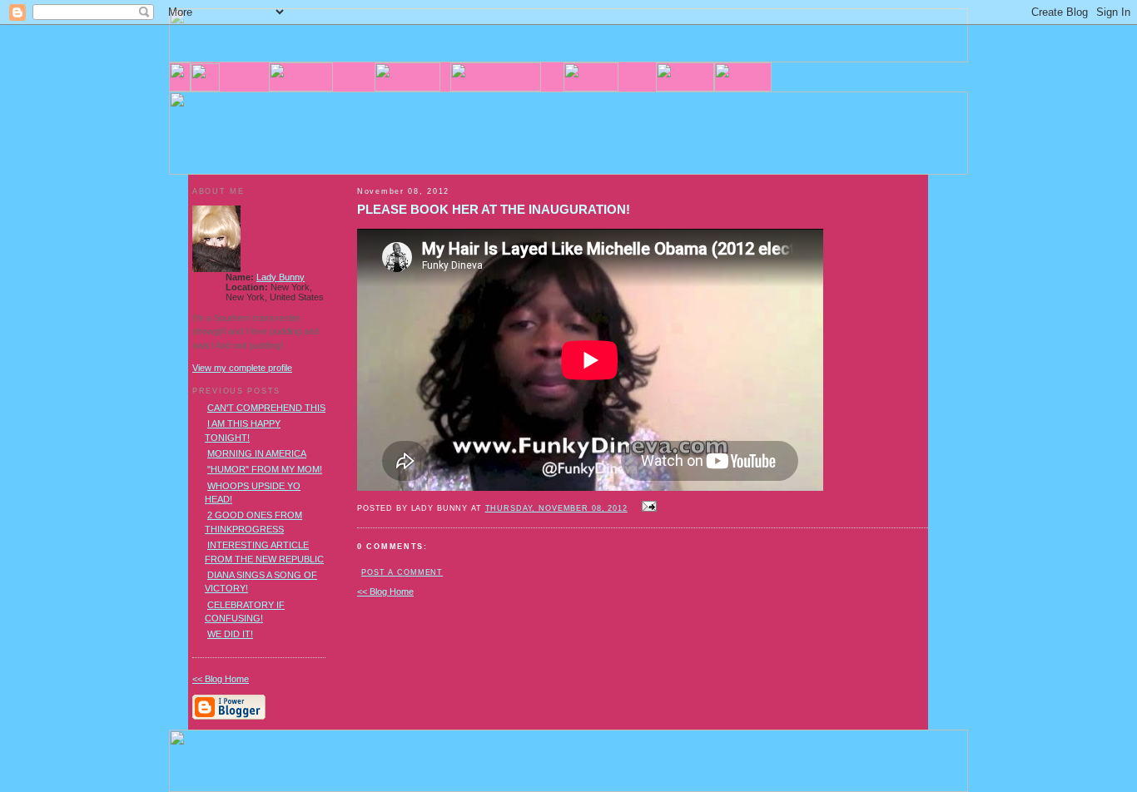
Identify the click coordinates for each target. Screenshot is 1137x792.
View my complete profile (242, 368)
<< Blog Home (385, 591)
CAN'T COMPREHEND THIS (266, 408)
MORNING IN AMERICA (256, 453)
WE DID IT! (230, 634)
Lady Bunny (280, 277)
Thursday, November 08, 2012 (556, 508)
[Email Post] (647, 507)
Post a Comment (402, 572)
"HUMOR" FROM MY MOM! (264, 469)
